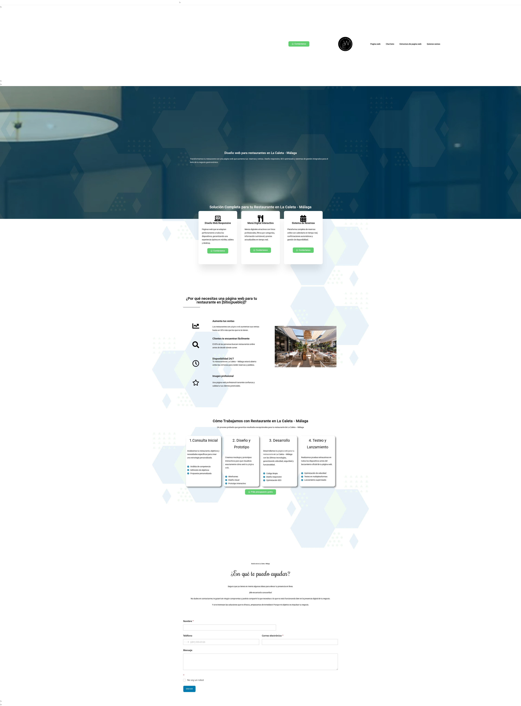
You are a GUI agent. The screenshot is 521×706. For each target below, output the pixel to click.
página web (236, 327)
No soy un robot (195, 680)
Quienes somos (433, 44)
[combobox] (186, 642)
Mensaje (187, 650)
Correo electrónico (272, 635)
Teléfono (187, 635)
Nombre (188, 621)
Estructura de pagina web (410, 44)
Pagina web (375, 44)
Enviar (189, 689)
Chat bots (390, 44)
